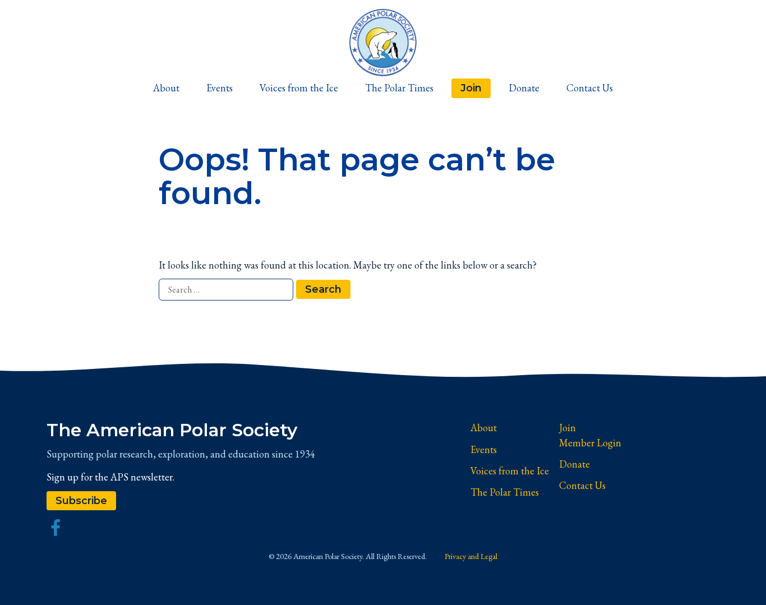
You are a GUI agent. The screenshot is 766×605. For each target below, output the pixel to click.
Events (219, 87)
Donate (524, 87)
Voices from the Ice (299, 87)
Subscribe (81, 501)
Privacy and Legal (471, 556)
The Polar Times (399, 87)
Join (471, 88)
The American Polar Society (172, 430)
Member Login (590, 442)
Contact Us (589, 87)
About (166, 87)
